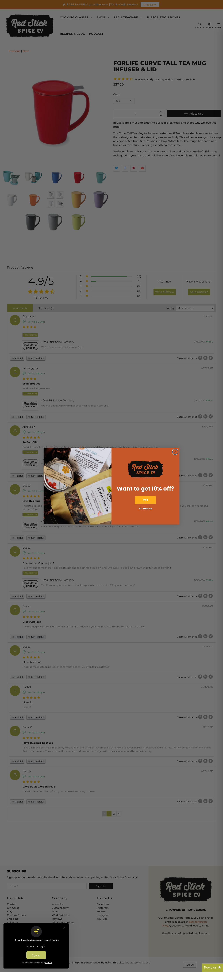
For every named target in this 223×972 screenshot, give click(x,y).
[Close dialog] (175, 452)
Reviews (210, 967)
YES (145, 500)
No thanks (145, 508)
